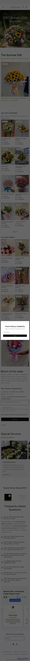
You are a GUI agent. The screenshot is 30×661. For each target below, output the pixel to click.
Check (15, 335)
